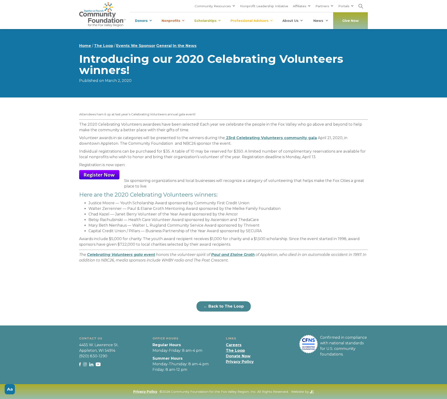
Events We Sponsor (135, 46)
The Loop (103, 46)
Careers (233, 345)
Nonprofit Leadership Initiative (264, 6)
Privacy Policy (240, 361)
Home (85, 46)
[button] (215, 6)
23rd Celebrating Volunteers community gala (271, 138)
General (164, 46)
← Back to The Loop (223, 306)
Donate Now (238, 356)
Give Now (350, 21)
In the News (184, 46)
